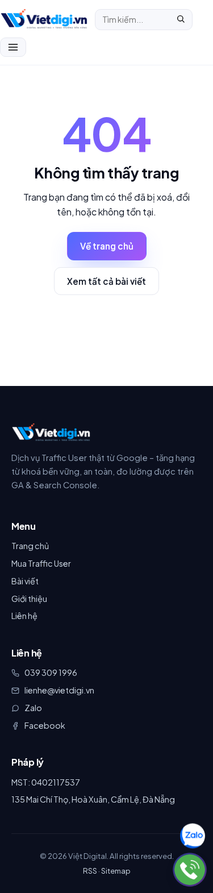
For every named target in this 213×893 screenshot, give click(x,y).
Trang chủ (30, 546)
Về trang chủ (106, 245)
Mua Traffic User (41, 563)
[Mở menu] (13, 47)
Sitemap (116, 870)
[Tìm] (180, 20)
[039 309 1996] (189, 869)
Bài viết (25, 581)
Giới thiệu (29, 598)
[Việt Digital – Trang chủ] (44, 19)
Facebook (44, 725)
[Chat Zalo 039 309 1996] (192, 836)
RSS (90, 870)
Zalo (33, 708)
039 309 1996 (50, 672)
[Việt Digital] (51, 432)
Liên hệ (24, 615)
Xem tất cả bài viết (106, 281)
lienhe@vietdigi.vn (59, 690)
